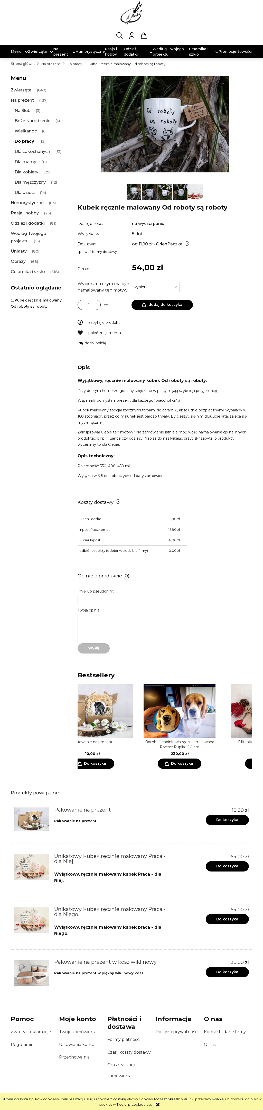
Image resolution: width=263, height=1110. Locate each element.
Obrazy (18, 261)
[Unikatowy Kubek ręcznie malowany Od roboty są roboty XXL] (134, 191)
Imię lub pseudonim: (96, 591)
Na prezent (22, 100)
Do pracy (24, 141)
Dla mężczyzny (30, 182)
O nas (209, 1044)
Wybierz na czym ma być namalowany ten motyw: (103, 287)
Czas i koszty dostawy (129, 1052)
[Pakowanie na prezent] (31, 819)
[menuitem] (16, 51)
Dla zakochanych (32, 151)
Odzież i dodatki (28, 223)
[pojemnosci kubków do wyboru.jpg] (195, 191)
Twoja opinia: (89, 610)
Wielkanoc (26, 131)
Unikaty (19, 251)
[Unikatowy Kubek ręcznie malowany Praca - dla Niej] (31, 867)
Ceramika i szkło (28, 271)
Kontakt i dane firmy (225, 1031)
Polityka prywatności (177, 1031)
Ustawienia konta (76, 1044)
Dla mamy (25, 161)
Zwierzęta (21, 90)
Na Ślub (23, 110)
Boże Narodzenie (32, 120)
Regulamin (22, 1044)
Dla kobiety (26, 172)
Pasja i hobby (25, 213)
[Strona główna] (131, 13)
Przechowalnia (74, 1057)
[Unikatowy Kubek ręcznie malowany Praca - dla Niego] (31, 920)
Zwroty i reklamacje (31, 1031)
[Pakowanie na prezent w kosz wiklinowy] (31, 973)
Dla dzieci (25, 192)
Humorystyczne (27, 202)
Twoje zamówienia (78, 1031)
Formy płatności (123, 1039)
